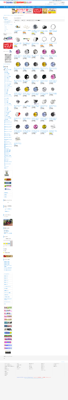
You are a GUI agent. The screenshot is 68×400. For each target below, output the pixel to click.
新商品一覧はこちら (7, 40)
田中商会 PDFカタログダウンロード (8, 299)
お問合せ (6, 375)
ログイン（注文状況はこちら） (8, 209)
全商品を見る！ (6, 19)
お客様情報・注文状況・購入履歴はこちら (9, 366)
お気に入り (6, 367)
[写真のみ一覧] (39, 20)
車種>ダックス (6, 280)
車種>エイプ (6, 284)
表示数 (16, 20)
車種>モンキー (43, 363)
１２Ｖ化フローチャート (7, 286)
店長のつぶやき (18, 367)
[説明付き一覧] (41, 20)
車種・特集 (30, 366)
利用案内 (6, 371)
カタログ (18, 363)
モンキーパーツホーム (7, 363)
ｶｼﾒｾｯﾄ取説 (5, 288)
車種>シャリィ (6, 282)
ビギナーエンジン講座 (7, 292)
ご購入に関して (6, 294)
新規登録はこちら (7, 211)
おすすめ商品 (30, 367)
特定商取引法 (6, 192)
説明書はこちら (6, 290)
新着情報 (18, 366)
